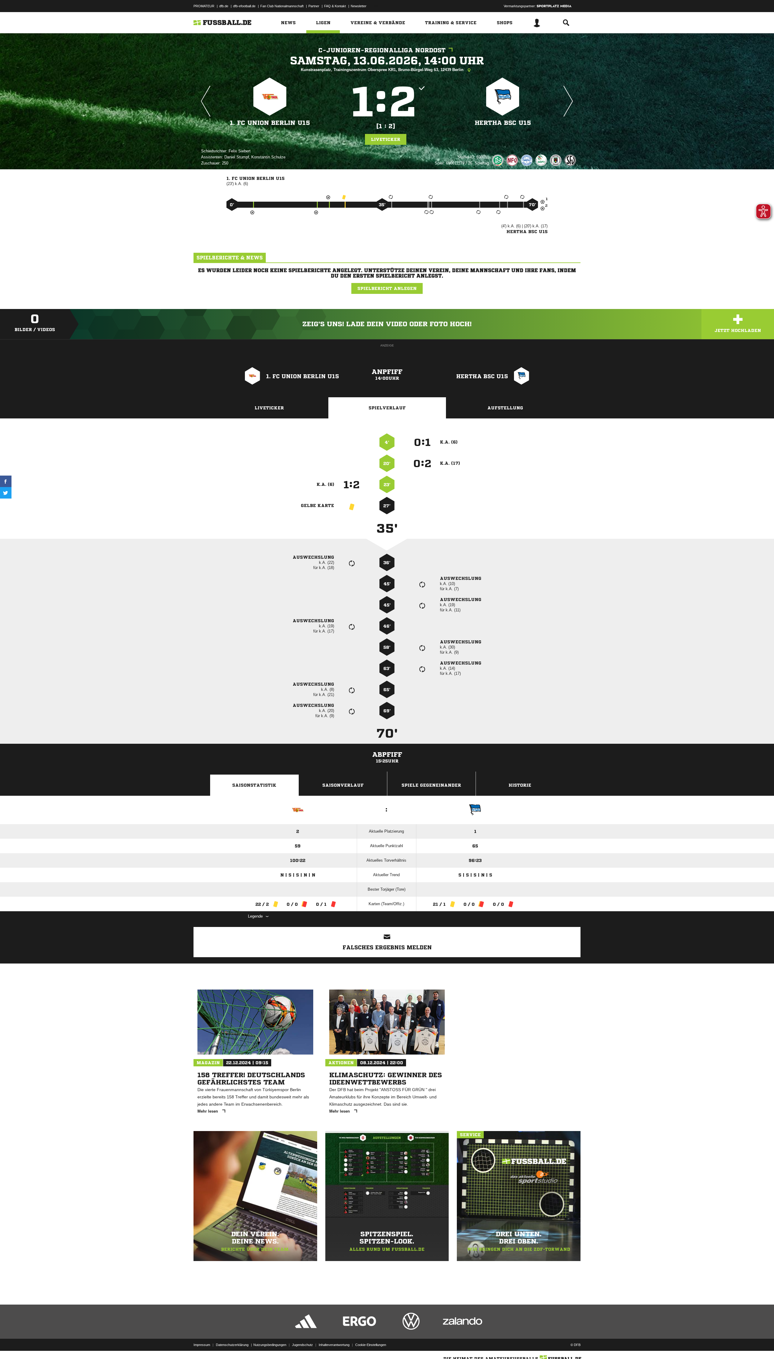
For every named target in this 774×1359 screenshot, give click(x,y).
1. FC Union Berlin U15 (270, 123)
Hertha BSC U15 (503, 123)
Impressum (202, 1345)
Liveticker (385, 139)
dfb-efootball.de (244, 6)
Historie (520, 785)
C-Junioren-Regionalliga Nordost (382, 50)
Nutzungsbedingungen (269, 1345)
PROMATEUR (204, 6)
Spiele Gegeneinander (431, 785)
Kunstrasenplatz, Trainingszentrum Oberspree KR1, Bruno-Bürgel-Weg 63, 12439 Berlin (383, 69)
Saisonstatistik (254, 785)
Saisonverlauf (343, 785)
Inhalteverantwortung (334, 1345)
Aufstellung (505, 408)
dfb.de (223, 6)
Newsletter (358, 6)
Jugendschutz (302, 1345)
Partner (313, 6)
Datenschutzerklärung (232, 1345)
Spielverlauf (387, 408)
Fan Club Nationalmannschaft (282, 6)
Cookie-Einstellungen (370, 1345)
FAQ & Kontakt (335, 6)
